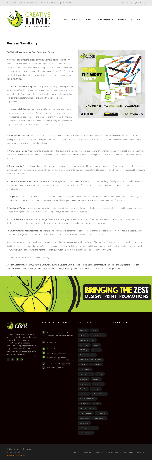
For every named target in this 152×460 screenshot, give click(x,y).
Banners (83, 335)
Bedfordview (20, 264)
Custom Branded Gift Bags (90, 359)
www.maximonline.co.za (16, 455)
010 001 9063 (51, 342)
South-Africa (77, 268)
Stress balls (84, 418)
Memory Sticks (99, 394)
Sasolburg (67, 268)
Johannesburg (100, 264)
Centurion (46, 264)
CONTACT (135, 19)
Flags (100, 374)
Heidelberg (82, 264)
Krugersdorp (124, 264)
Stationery (101, 413)
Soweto (87, 268)
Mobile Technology (87, 398)
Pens (96, 403)
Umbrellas (84, 423)
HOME (65, 19)
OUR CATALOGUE (105, 19)
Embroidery (84, 369)
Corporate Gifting (87, 355)
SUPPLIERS (122, 19)
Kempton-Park (113, 264)
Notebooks (84, 403)
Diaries (82, 364)
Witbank (120, 268)
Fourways (55, 264)
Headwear (98, 384)
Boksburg (37, 264)
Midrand (10, 268)
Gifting (95, 379)
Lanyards (83, 394)
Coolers (96, 350)
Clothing (83, 350)
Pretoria (31, 268)
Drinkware (96, 364)
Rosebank (50, 268)
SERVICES (90, 19)
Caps (96, 345)
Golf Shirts (84, 384)
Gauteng (63, 264)
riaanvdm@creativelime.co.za (57, 349)
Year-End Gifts (85, 433)
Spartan (94, 268)
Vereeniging (111, 268)
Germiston (72, 264)
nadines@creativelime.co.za (56, 357)
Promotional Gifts (87, 408)
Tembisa (101, 268)
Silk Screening (85, 413)
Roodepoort (40, 268)
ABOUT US (76, 19)
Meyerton (135, 264)
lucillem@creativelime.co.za (56, 353)
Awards (83, 330)
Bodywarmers (98, 335)
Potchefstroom (21, 268)
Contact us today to (15, 257)
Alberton (10, 264)
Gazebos (83, 379)
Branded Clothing (87, 340)
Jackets (83, 389)
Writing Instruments (88, 428)
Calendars (84, 345)
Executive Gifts (86, 374)
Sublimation (99, 418)
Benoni (29, 264)
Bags (94, 330)
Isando (90, 264)
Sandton (58, 268)
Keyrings (95, 389)
